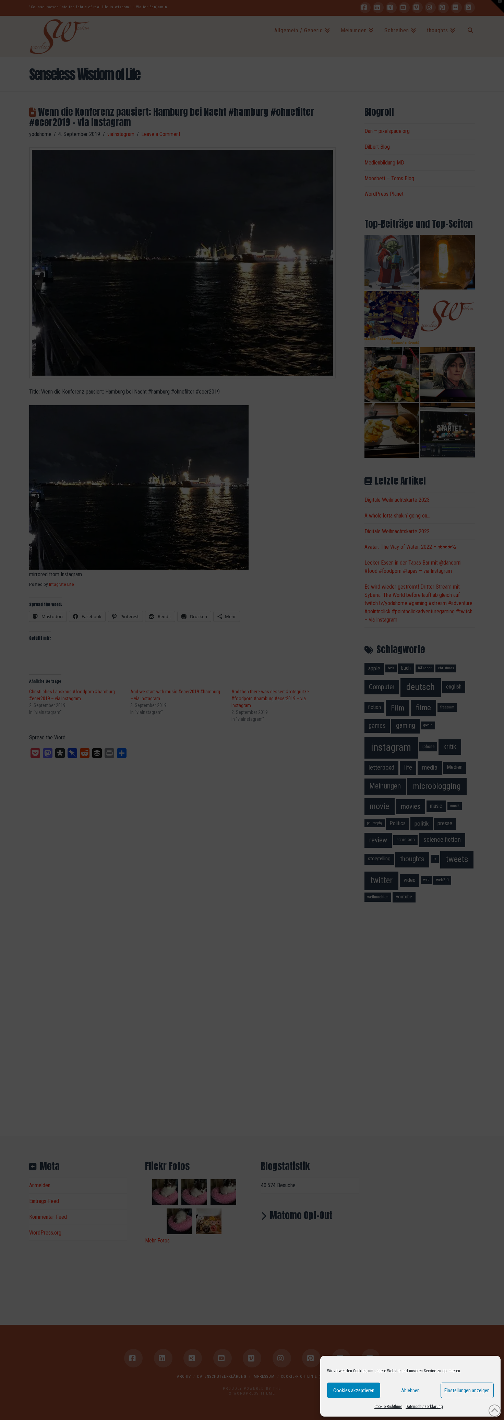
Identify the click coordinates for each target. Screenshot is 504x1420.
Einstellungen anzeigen (467, 1390)
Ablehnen (410, 1390)
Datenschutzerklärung (424, 1406)
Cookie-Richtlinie (388, 1406)
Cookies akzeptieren (353, 1390)
